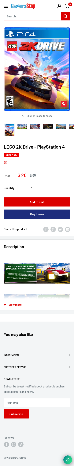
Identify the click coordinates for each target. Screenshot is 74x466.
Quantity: (9, 188)
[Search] (65, 16)
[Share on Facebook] (46, 229)
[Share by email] (67, 229)
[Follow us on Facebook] (6, 444)
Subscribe (16, 414)
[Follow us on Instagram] (13, 444)
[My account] (59, 6)
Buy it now (37, 214)
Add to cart (37, 202)
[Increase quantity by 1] (42, 188)
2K (5, 162)
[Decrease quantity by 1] (22, 188)
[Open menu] (6, 6)
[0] (67, 6)
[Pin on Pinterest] (53, 229)
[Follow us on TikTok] (21, 444)
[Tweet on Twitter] (60, 229)
